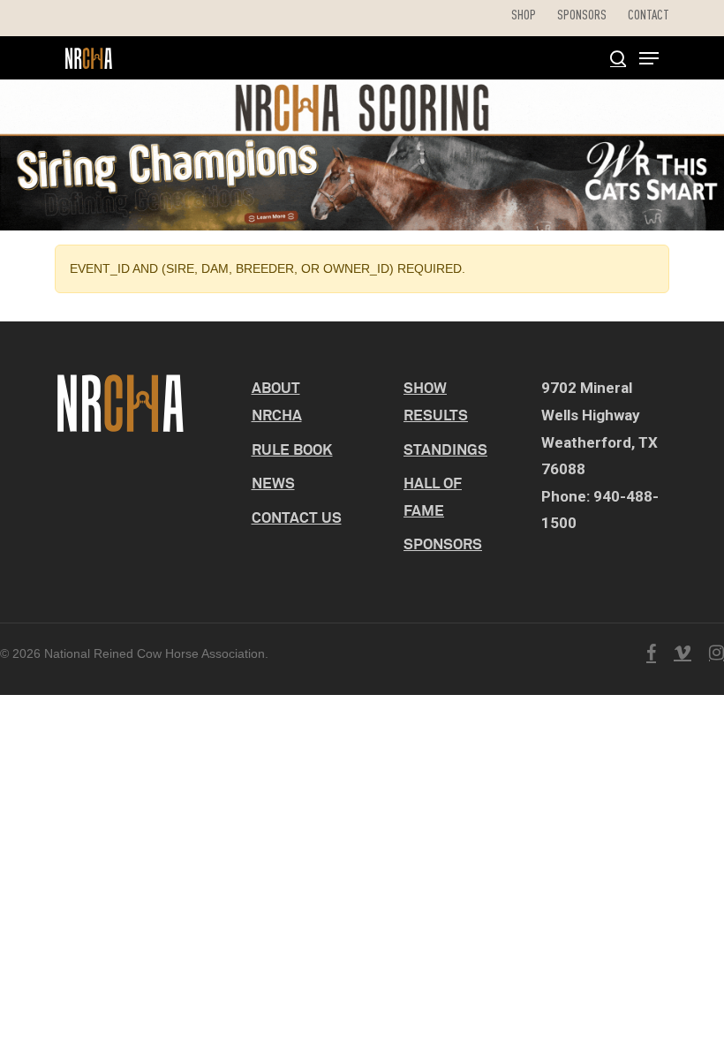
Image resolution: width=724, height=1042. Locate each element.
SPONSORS (442, 543)
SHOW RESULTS (435, 401)
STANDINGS (445, 449)
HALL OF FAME (432, 496)
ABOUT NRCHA (277, 401)
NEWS (273, 482)
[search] (618, 58)
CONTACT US (297, 517)
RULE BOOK (292, 449)
